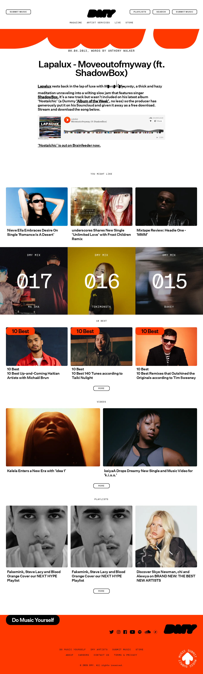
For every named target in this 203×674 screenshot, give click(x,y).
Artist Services (98, 22)
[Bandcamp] (155, 632)
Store (129, 22)
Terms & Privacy (125, 655)
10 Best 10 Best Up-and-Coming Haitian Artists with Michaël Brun (33, 373)
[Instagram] (118, 632)
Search (161, 12)
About (70, 655)
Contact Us (101, 655)
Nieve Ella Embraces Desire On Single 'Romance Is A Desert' (32, 232)
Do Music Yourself (73, 649)
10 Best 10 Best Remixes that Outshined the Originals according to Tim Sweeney (166, 373)
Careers (83, 655)
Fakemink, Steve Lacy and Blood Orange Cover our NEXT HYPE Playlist (33, 576)
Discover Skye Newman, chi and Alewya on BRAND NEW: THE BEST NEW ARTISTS (166, 576)
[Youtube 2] (132, 632)
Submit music (18, 12)
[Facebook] (125, 632)
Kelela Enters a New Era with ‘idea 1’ (36, 471)
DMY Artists (99, 649)
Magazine (76, 22)
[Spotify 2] (139, 632)
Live (118, 22)
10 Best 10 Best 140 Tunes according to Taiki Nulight (97, 373)
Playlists (140, 12)
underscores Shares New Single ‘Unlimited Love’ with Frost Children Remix (101, 234)
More (101, 388)
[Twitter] (111, 632)
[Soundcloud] (147, 632)
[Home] (101, 14)
